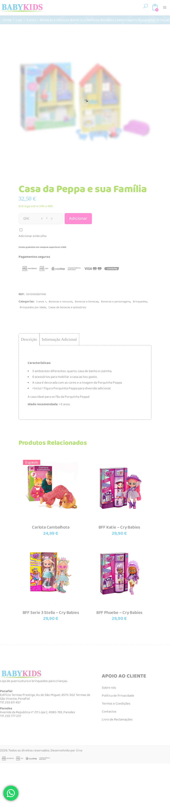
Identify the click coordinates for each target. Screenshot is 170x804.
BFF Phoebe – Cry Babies (119, 612)
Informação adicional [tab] (59, 339)
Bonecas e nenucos (54, 20)
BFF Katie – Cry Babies (119, 527)
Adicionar (78, 218)
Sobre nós (109, 687)
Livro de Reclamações (117, 719)
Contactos (109, 711)
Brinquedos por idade (33, 307)
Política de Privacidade (118, 695)
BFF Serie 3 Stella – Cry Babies (51, 612)
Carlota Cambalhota (50, 527)
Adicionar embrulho (32, 236)
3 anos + (32, 20)
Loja (19, 20)
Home (7, 20)
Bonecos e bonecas (84, 20)
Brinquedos (146, 20)
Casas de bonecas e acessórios (67, 307)
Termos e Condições (116, 703)
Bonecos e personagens (118, 20)
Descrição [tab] (29, 339)
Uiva (79, 750)
